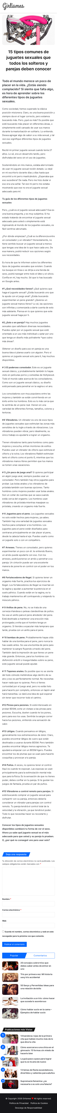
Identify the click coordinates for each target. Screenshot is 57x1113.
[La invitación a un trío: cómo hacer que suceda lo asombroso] (10, 1001)
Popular (14, 955)
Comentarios (40, 955)
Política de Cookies (39, 1103)
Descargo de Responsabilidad (28, 1108)
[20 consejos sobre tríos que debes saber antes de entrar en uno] (10, 966)
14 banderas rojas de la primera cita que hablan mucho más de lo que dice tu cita (36, 1039)
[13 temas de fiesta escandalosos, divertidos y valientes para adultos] (10, 1073)
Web (4, 921)
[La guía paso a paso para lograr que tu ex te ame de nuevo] (10, 1061)
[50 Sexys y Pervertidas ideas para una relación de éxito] (10, 989)
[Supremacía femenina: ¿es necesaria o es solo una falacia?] (10, 1084)
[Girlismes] (13, 6)
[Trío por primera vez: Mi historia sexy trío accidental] (10, 977)
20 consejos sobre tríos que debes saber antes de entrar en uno (35, 966)
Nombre (6, 899)
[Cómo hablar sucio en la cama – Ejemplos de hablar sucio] (10, 1013)
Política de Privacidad (18, 1103)
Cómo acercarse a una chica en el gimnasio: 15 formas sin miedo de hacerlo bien (37, 1050)
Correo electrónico (11, 910)
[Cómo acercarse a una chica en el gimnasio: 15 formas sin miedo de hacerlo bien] (10, 1050)
